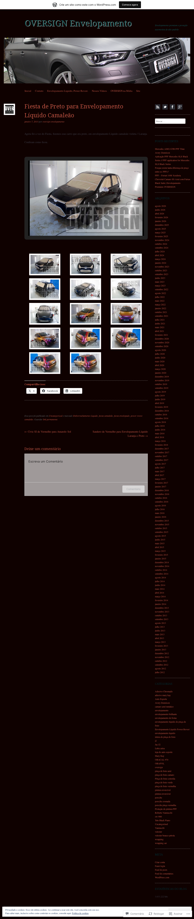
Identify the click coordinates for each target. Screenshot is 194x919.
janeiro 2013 (160, 649)
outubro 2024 (161, 243)
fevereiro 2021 (161, 334)
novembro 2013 (162, 611)
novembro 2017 (162, 452)
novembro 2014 (162, 566)
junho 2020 (160, 357)
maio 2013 (159, 634)
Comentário (133, 489)
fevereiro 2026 (161, 217)
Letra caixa (160, 748)
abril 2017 (159, 475)
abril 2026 (159, 213)
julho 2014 (160, 581)
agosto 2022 (160, 293)
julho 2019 (160, 395)
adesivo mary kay (163, 695)
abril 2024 (159, 255)
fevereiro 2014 (161, 600)
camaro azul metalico (164, 706)
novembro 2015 (162, 524)
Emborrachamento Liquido (85, 415)
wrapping (159, 839)
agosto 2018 (160, 421)
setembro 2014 (161, 573)
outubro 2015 (161, 528)
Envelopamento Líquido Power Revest (172, 729)
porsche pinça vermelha (165, 805)
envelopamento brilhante (166, 714)
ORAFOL (159, 763)
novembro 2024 (162, 240)
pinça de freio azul (163, 770)
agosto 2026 (160, 205)
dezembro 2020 (162, 338)
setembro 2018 (161, 418)
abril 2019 (159, 403)
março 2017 (160, 478)
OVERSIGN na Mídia (121, 91)
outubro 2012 (161, 660)
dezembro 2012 (162, 653)
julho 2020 (160, 353)
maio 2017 (159, 471)
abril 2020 (159, 365)
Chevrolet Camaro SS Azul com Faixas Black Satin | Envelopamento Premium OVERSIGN (172, 183)
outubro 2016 (161, 497)
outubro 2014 (161, 569)
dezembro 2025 (162, 224)
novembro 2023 (162, 266)
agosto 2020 (160, 349)
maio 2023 (159, 281)
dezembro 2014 (162, 562)
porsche (158, 797)
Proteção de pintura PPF (166, 808)
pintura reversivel (163, 793)
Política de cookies (80, 913)
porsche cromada (162, 801)
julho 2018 (160, 425)
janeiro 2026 (160, 221)
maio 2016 (159, 512)
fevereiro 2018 (161, 444)
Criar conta (160, 862)
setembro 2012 (161, 664)
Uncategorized (55, 415)
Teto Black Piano (162, 820)
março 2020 (160, 368)
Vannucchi (159, 827)
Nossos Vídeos (99, 91)
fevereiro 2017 (161, 482)
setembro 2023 (161, 274)
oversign (159, 767)
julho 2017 (160, 467)
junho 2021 (160, 323)
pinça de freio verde (164, 782)
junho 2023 (160, 277)
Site (138, 91)
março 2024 (160, 258)
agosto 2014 (160, 577)
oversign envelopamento (53, 121)
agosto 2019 (160, 391)
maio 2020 (159, 361)
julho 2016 (160, 509)
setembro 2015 (161, 531)
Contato (39, 91)
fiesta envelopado (122, 415)
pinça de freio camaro (164, 774)
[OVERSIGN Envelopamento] (97, 60)
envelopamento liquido (165, 733)
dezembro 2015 (162, 520)
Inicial (28, 91)
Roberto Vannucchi (163, 812)
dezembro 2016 (162, 490)
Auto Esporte (161, 698)
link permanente (50, 419)
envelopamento (161, 710)
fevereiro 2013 (161, 645)
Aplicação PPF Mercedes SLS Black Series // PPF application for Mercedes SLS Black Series (172, 160)
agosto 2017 (160, 463)
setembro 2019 (161, 387)
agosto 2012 (160, 668)
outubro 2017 (161, 456)
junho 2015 (160, 539)
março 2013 (160, 641)
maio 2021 (159, 327)
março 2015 (160, 550)
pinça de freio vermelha (165, 786)
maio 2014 (159, 588)
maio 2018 (159, 433)
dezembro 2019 (162, 376)
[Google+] (179, 107)
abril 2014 (159, 592)
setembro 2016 (161, 501)
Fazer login (160, 865)
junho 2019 (160, 399)
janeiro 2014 (160, 603)
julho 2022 (160, 296)
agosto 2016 (160, 505)
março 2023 (160, 285)
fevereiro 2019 (161, 406)
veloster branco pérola (165, 835)
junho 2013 (160, 630)
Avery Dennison (162, 702)
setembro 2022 (161, 289)
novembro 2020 (162, 342)
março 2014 (160, 596)
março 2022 (160, 304)
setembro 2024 (161, 247)
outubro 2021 (161, 312)
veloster (158, 831)
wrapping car (161, 843)
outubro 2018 (161, 414)
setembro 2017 (161, 459)
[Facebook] (172, 107)
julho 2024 (160, 251)
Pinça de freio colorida (165, 778)
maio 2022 (159, 300)
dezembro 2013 (162, 607)
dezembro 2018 (162, 410)
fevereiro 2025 (161, 236)
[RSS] (157, 107)
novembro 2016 (162, 494)
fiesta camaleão (106, 415)
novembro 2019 (162, 380)
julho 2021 (160, 319)
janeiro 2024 (160, 262)
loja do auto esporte (163, 752)
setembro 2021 (161, 315)
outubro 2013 (161, 615)
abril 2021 (159, 330)
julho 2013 (160, 626)
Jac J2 (157, 744)
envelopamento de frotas (166, 717)
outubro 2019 (161, 384)
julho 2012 (160, 672)
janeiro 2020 (160, 372)
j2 (156, 740)
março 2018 (160, 440)
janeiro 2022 (160, 308)
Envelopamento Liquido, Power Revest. (67, 91)
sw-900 (158, 816)
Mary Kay (159, 755)
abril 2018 (159, 437)
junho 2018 (160, 429)
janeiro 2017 (160, 486)
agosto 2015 (160, 535)
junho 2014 (160, 585)
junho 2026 (160, 209)
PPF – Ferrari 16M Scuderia (168, 175)
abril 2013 (159, 638)
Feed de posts (161, 869)
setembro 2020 (161, 346)
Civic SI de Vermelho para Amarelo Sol (47, 431)
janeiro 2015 (160, 558)
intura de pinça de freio (165, 736)
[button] (77, 225)
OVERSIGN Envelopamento (78, 23)
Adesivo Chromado (164, 691)
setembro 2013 (161, 619)
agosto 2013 (160, 622)
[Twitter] (165, 107)
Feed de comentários (164, 873)
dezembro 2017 (162, 448)
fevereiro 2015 (161, 554)
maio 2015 (159, 543)
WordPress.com (162, 877)
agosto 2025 (160, 228)
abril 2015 (159, 547)
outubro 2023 (161, 270)
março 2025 (160, 232)
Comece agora (130, 4)
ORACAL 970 (161, 759)
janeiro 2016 (160, 516)
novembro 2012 (162, 657)
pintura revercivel (163, 789)
